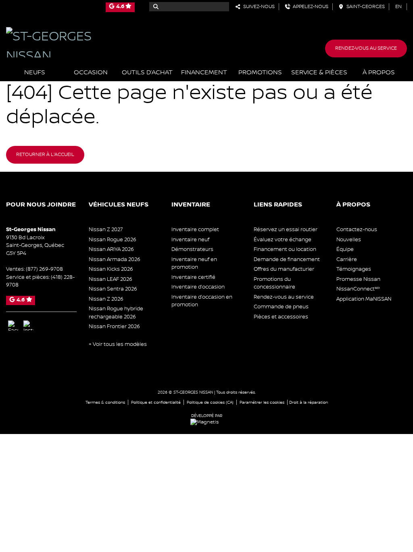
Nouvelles (348, 239)
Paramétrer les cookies (262, 402)
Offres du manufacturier (284, 269)
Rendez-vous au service (366, 48)
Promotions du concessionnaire (274, 283)
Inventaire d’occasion (198, 287)
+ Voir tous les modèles (118, 344)
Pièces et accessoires (281, 317)
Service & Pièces (319, 72)
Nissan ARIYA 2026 (111, 249)
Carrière (346, 259)
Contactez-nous (356, 229)
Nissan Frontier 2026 (114, 326)
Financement (204, 72)
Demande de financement (287, 259)
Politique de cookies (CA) (210, 402)
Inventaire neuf (190, 239)
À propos (379, 72)
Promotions (260, 72)
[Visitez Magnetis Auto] (206, 422)
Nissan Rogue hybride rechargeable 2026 (116, 312)
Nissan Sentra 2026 (113, 289)
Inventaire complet (195, 229)
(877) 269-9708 (44, 269)
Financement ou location (285, 249)
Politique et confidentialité (156, 402)
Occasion (91, 72)
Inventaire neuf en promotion (194, 263)
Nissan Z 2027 (106, 229)
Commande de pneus (281, 306)
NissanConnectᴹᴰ (358, 289)
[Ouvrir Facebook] (13, 325)
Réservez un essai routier (285, 229)
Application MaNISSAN (363, 299)
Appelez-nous (309, 7)
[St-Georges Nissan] (68, 42)
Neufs (34, 72)
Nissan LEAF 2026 (110, 279)
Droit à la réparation (308, 402)
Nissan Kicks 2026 (111, 269)
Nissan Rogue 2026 (112, 239)
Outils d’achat (147, 72)
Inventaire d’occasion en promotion (201, 301)
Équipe (345, 249)
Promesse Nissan (358, 279)
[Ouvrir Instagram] (28, 325)
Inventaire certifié (193, 277)
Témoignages (353, 269)
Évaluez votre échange (282, 239)
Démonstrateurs (192, 249)
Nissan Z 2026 (106, 299)
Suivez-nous (258, 7)
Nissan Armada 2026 (114, 259)
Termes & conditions (105, 402)
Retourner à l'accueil (45, 155)
